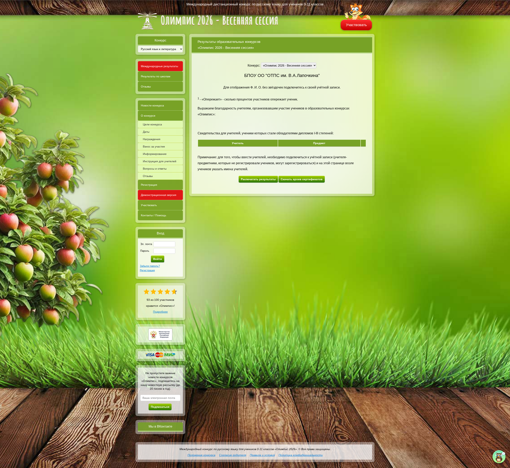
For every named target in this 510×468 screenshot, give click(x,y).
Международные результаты (159, 66)
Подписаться (160, 406)
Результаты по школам (155, 76)
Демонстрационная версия (158, 195)
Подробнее (160, 311)
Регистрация (149, 184)
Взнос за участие (154, 146)
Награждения (151, 139)
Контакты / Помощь (153, 215)
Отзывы (146, 86)
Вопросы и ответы (155, 168)
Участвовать (356, 25)
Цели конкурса (152, 124)
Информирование (155, 153)
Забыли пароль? (150, 265)
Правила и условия (262, 455)
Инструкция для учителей (159, 161)
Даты (146, 131)
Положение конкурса (201, 455)
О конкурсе (148, 115)
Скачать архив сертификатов (302, 179)
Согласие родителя (232, 455)
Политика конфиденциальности (301, 455)
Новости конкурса (152, 105)
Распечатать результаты (258, 179)
